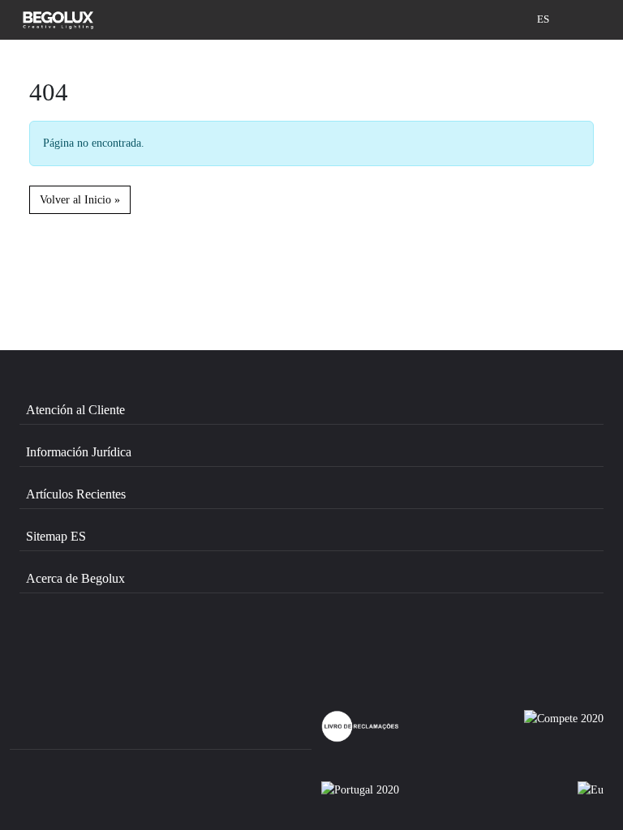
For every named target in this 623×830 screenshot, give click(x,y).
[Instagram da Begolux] (152, 649)
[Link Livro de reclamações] (360, 726)
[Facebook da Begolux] (65, 649)
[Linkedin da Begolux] (238, 649)
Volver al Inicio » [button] (80, 199)
